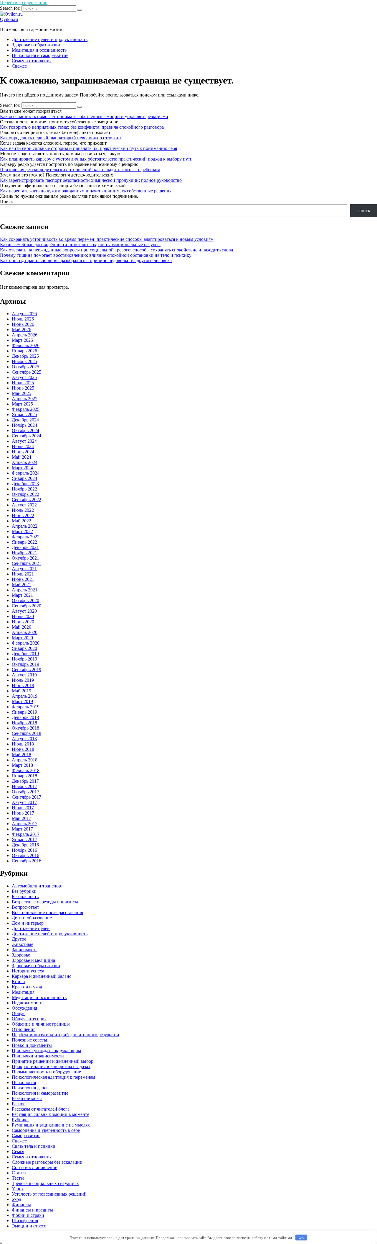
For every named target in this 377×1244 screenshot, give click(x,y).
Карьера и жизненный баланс (41, 976)
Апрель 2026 (24, 334)
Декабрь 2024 (25, 419)
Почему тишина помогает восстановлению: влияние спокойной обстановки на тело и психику (95, 255)
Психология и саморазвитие (40, 55)
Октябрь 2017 (25, 791)
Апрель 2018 (24, 759)
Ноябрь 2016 (24, 850)
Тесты (18, 1178)
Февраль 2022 (25, 536)
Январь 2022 (24, 542)
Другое (19, 938)
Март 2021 (22, 595)
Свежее (19, 65)
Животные (22, 944)
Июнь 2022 (23, 515)
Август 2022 (24, 504)
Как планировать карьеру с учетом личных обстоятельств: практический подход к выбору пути (96, 158)
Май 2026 (21, 329)
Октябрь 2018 (25, 727)
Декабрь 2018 (25, 717)
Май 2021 (21, 584)
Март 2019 (22, 701)
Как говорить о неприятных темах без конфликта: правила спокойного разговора (82, 127)
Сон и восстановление (34, 1167)
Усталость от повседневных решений (49, 1193)
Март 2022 (22, 531)
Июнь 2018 (23, 749)
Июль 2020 (23, 616)
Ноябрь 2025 (24, 361)
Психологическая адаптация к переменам (53, 1077)
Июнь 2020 (23, 621)
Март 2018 (22, 765)
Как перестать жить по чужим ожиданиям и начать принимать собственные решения (85, 190)
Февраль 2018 (25, 770)
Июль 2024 (23, 446)
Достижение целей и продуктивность (49, 39)
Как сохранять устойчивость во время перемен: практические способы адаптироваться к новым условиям (107, 239)
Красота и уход (27, 986)
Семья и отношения (32, 60)
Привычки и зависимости (38, 1055)
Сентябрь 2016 (26, 860)
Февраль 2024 (25, 472)
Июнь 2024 (23, 451)
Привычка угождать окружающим (46, 1050)
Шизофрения (25, 1220)
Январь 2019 (24, 712)
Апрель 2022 (24, 526)
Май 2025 (21, 393)
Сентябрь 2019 (26, 669)
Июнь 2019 (23, 685)
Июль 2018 (23, 743)
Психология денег (30, 1087)
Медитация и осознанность (39, 50)
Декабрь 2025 (25, 356)
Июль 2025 (23, 382)
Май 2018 (21, 754)
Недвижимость (27, 1002)
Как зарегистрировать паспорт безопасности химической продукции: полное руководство (91, 180)
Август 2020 (24, 611)
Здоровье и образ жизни (36, 44)
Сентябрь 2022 (26, 499)
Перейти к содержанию (23, 2)
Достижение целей (31, 928)
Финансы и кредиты (32, 1209)
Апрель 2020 (24, 632)
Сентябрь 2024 (26, 435)
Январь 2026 (24, 350)
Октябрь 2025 (25, 366)
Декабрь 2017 (25, 781)
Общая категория (29, 1018)
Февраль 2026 (25, 345)
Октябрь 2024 (25, 430)
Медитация (23, 992)
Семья (18, 1151)
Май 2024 (21, 457)
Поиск (6, 201)
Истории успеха (28, 970)
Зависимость (24, 949)
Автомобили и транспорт (37, 885)
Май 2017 (21, 818)
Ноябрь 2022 (24, 488)
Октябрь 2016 (25, 855)
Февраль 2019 (25, 706)
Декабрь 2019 (25, 653)
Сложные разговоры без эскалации (47, 1162)
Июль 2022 (23, 510)
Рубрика (20, 1119)
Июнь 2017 (23, 812)
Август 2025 (24, 377)
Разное (18, 1103)
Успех (18, 1188)
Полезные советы (29, 1039)
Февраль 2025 (25, 409)
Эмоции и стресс (29, 1225)
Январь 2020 (24, 648)
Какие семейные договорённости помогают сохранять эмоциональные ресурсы (80, 244)
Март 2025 (22, 403)
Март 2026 (22, 340)
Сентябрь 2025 (26, 372)
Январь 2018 (24, 775)
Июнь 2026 (23, 324)
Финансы (21, 1204)
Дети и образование (32, 917)
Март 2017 (22, 828)
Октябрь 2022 (25, 494)
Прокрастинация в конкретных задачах (51, 1066)
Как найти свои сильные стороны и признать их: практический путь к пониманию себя (88, 148)
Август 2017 (24, 802)
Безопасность (25, 896)
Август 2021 (24, 568)
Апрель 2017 (24, 823)
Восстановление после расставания (47, 912)
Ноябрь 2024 (24, 425)
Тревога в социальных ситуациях (45, 1183)
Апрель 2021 (24, 589)
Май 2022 (21, 520)
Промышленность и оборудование (46, 1071)
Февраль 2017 (25, 834)
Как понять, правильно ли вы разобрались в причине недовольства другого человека (86, 260)
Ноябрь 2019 (24, 658)
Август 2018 (24, 738)
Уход (16, 1199)
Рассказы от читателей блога (41, 1108)
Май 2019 (21, 690)
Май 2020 (21, 627)
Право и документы (32, 1045)
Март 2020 (22, 637)
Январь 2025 (24, 414)
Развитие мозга (27, 1098)
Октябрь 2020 (25, 600)
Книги (18, 981)
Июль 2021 (23, 573)
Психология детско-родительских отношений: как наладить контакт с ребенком (80, 169)
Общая (18, 1013)
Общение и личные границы (41, 1023)
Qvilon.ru (9, 19)
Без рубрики (24, 891)
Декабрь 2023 (25, 483)
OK (301, 1237)
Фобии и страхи (28, 1215)
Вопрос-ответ (25, 907)
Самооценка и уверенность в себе (46, 1130)
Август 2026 (24, 313)
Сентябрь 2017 (26, 797)
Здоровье (21, 954)
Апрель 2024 (24, 462)
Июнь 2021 (23, 579)
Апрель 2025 (24, 398)
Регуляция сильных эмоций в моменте (50, 1114)
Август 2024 (24, 441)
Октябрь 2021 (25, 557)
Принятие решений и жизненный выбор (52, 1061)
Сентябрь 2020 (26, 605)
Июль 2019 (23, 680)
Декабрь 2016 (25, 844)
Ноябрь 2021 (24, 552)
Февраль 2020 (25, 642)
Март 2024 (22, 467)
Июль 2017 (23, 807)
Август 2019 (24, 674)
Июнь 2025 (23, 387)
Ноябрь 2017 (24, 786)
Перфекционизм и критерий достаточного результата (65, 1034)
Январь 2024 (24, 478)
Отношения (23, 1029)
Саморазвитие (26, 1135)
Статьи (19, 1172)
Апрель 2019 (24, 696)
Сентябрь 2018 (26, 733)
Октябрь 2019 (25, 664)
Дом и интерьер (28, 923)
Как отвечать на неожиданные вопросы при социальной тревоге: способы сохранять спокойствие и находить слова (116, 249)
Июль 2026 (23, 318)
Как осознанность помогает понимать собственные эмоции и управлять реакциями (84, 116)
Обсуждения (24, 1008)
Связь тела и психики (33, 1146)
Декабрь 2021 (25, 547)
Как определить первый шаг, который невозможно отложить (61, 137)
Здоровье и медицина (33, 960)
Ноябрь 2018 (24, 722)
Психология (24, 1082)
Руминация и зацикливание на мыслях (51, 1124)
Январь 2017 (24, 839)
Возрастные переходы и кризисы (45, 901)
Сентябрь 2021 (26, 563)
